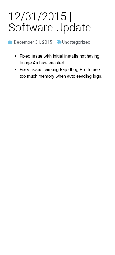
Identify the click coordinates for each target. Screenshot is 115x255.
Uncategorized (76, 42)
